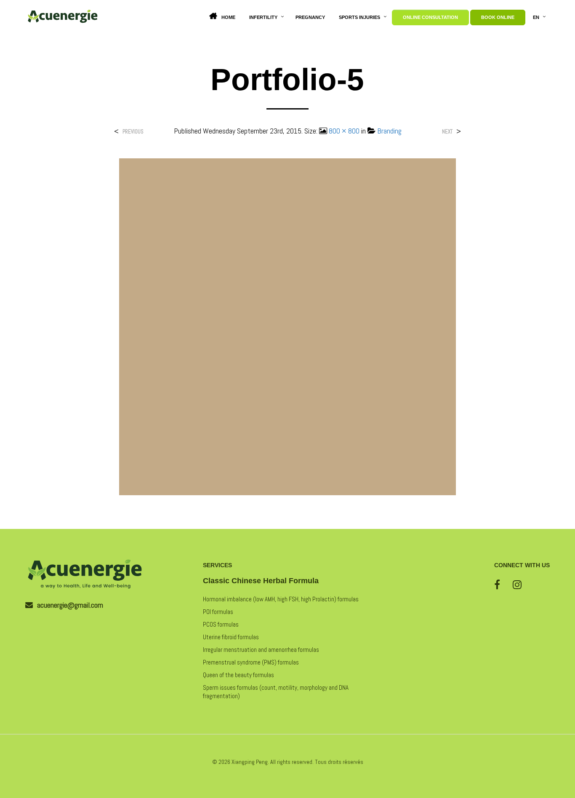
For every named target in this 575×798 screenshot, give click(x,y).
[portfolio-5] (287, 326)
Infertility (263, 17)
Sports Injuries (359, 17)
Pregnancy (310, 17)
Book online (497, 17)
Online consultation (430, 17)
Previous (133, 131)
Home (228, 17)
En (536, 17)
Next (447, 131)
